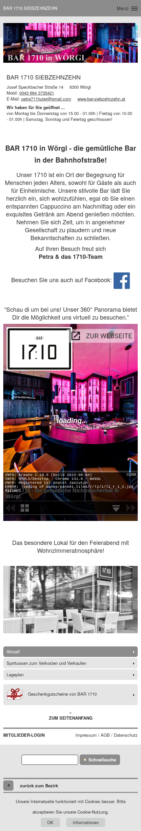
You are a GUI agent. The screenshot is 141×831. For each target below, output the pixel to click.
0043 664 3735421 (36, 93)
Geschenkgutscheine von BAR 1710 (62, 694)
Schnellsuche (102, 759)
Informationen (86, 822)
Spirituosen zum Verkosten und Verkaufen (46, 663)
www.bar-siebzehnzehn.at (101, 99)
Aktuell (13, 651)
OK (50, 822)
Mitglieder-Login (24, 735)
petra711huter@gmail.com (46, 99)
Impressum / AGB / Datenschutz (106, 735)
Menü (123, 8)
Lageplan (15, 674)
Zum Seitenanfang (70, 718)
